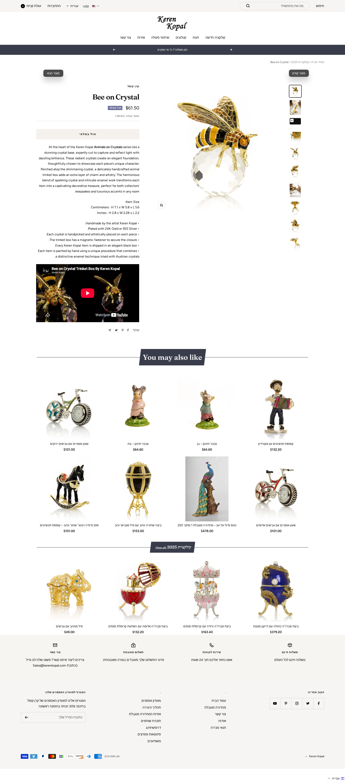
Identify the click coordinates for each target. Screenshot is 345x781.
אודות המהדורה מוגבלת (145, 714)
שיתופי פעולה (160, 37)
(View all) (161, 547)
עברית (74, 6)
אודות (141, 37)
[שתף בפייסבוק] (128, 330)
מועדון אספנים (151, 701)
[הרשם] (26, 717)
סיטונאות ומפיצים (149, 734)
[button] (336, 778)
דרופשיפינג (153, 728)
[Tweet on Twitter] (116, 330)
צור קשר (125, 37)
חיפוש (320, 6)
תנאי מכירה (218, 728)
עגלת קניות (31, 6)
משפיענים (154, 741)
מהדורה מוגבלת (215, 707)
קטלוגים (181, 37)
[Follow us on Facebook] (318, 703)
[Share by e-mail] (109, 330)
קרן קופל (133, 86)
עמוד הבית (317, 62)
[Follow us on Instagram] (296, 703)
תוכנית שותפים (151, 721)
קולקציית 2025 (300, 62)
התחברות (54, 6)
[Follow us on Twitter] (307, 703)
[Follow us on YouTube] (274, 703)
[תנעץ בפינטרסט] (123, 330)
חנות (196, 37)
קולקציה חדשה (215, 37)
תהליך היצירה (152, 707)
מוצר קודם (298, 73)
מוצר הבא (53, 73)
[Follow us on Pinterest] (285, 703)
